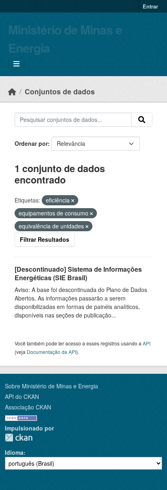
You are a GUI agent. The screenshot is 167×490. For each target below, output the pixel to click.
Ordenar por (31, 143)
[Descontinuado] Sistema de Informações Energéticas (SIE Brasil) (78, 273)
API (146, 343)
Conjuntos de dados (60, 91)
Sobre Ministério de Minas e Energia (51, 386)
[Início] (12, 91)
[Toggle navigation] (16, 64)
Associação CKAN (28, 407)
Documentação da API (51, 351)
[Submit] (141, 120)
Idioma (14, 452)
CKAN (18, 437)
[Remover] (72, 200)
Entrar (150, 6)
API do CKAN (22, 396)
